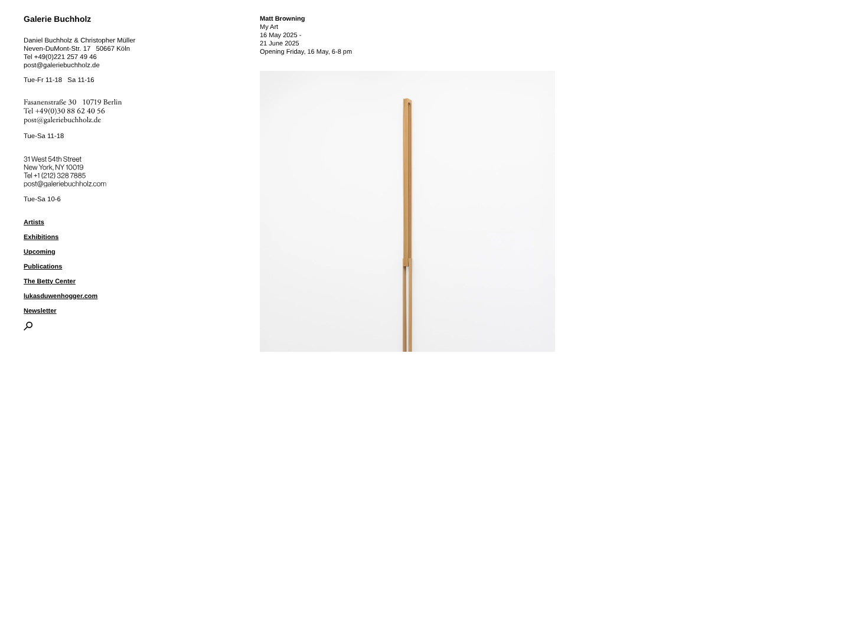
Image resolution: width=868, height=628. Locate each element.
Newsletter (40, 311)
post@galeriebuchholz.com (66, 181)
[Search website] (28, 328)
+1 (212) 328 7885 (68, 173)
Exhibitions (41, 237)
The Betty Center (50, 281)
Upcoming (40, 252)
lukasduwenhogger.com (60, 296)
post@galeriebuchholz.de (62, 65)
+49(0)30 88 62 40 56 (70, 111)
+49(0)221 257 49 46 (65, 57)
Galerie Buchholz (57, 19)
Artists (34, 222)
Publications (43, 266)
